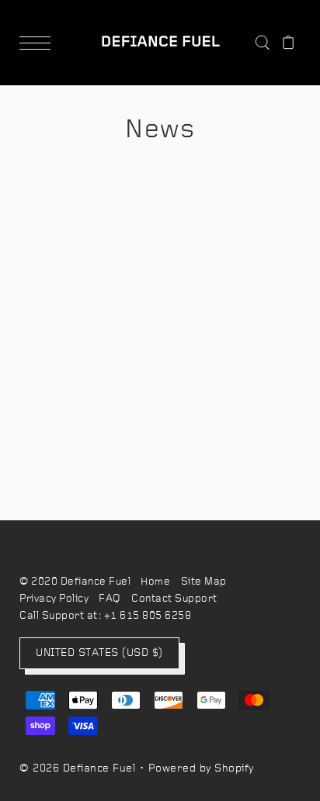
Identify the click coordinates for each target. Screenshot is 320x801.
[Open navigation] (38, 42)
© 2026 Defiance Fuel (77, 769)
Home (155, 582)
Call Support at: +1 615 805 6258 (105, 616)
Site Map (204, 582)
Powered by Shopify (201, 769)
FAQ (110, 599)
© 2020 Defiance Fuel (74, 582)
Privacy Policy (54, 599)
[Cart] (289, 43)
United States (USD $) (99, 653)
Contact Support (174, 599)
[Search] (262, 43)
